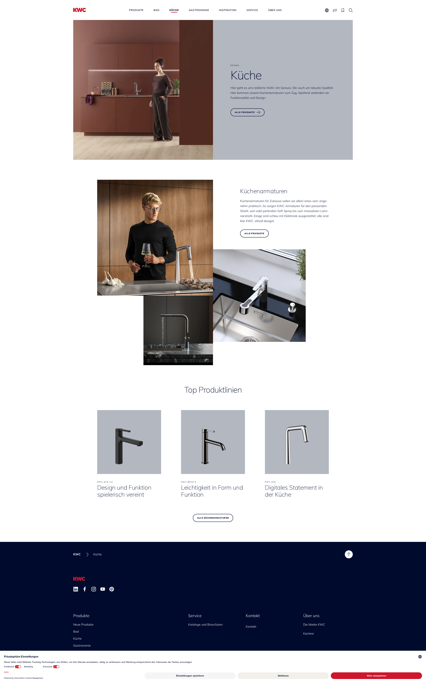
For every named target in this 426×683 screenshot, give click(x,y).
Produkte (136, 10)
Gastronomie (199, 10)
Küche (174, 10)
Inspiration (227, 10)
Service (252, 10)
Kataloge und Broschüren (205, 624)
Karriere (308, 633)
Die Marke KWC (314, 624)
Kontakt (253, 615)
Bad (156, 10)
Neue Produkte (83, 624)
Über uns (275, 10)
